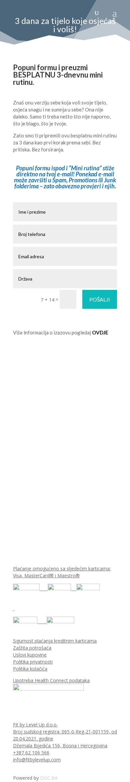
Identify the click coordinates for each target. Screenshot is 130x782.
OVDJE (100, 332)
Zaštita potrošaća (32, 648)
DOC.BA (49, 778)
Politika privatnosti (33, 662)
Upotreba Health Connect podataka (51, 680)
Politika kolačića (30, 669)
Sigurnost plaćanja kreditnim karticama (55, 641)
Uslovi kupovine (30, 655)
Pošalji (99, 299)
